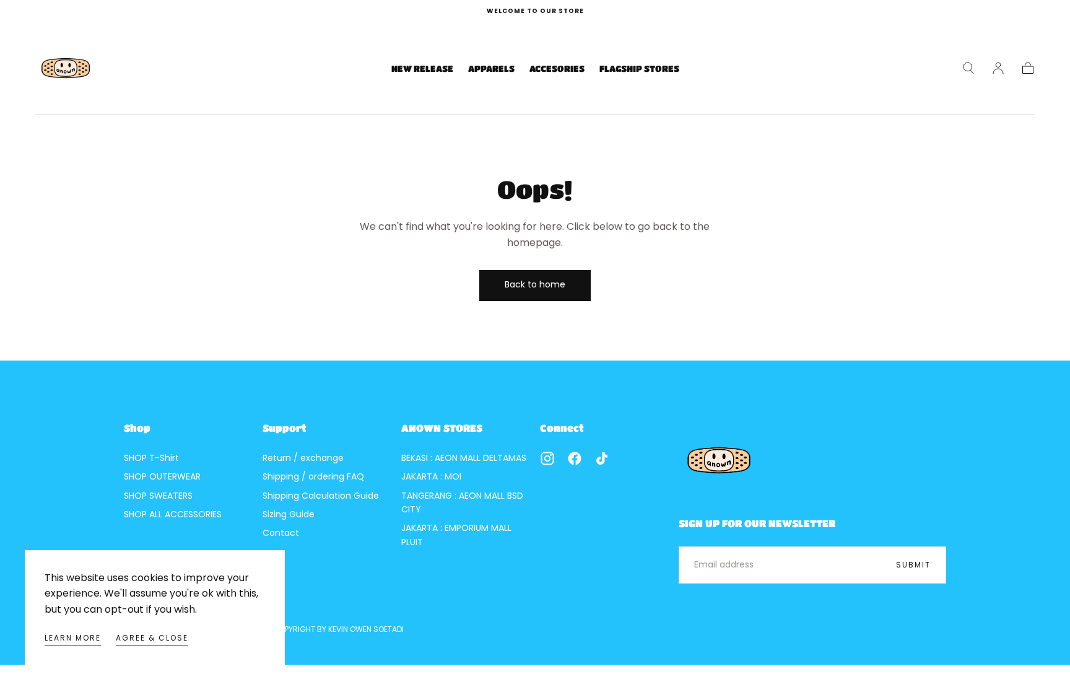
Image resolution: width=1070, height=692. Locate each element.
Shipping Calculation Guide (321, 495)
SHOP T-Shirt (151, 458)
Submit (913, 564)
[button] (968, 68)
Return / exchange (303, 458)
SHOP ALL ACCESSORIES (173, 514)
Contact (281, 533)
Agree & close (152, 638)
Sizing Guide (289, 514)
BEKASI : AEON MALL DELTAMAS (463, 458)
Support (285, 428)
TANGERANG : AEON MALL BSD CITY (462, 502)
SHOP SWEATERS (158, 495)
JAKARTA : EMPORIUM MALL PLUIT (456, 535)
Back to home (535, 284)
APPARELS (491, 68)
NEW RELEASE (422, 68)
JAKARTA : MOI (431, 476)
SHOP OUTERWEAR (162, 476)
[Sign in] (998, 68)
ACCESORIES (557, 68)
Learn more (73, 638)
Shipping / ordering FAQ (313, 476)
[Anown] (719, 460)
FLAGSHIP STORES (639, 68)
